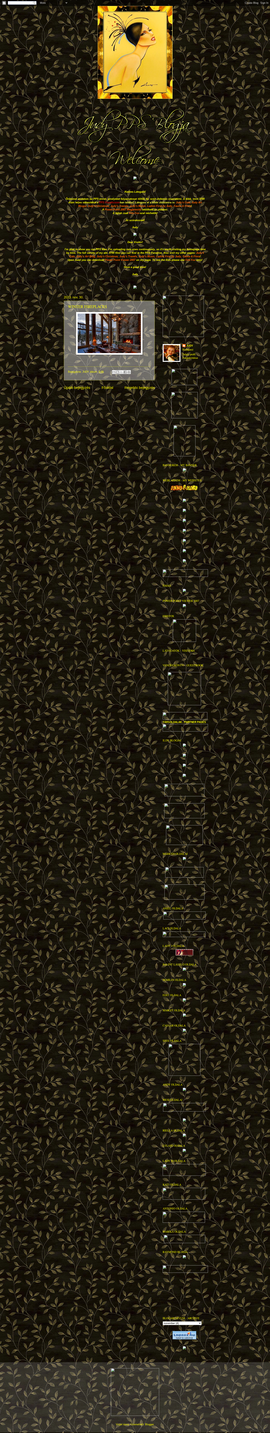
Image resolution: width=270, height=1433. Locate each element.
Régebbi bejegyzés (140, 388)
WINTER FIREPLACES (87, 306)
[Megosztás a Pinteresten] (129, 372)
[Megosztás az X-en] (121, 372)
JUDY (189, 345)
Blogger (149, 1424)
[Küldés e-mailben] (114, 372)
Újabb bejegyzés (77, 388)
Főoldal (107, 388)
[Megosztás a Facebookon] (125, 372)
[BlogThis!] (118, 372)
